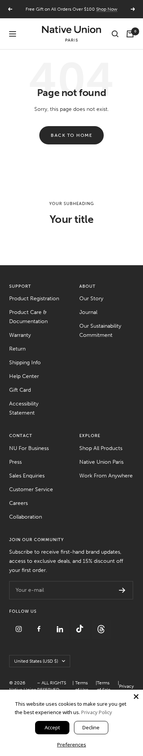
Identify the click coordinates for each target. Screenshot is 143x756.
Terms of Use (81, 686)
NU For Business (29, 448)
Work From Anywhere (106, 475)
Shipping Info (25, 362)
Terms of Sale (104, 686)
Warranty (20, 335)
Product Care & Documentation (28, 317)
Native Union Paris (101, 462)
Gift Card (20, 390)
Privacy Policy (96, 712)
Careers (18, 503)
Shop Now (106, 9)
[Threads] (101, 624)
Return (17, 349)
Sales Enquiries (27, 475)
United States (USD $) (36, 661)
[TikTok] (81, 624)
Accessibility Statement (24, 408)
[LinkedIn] (60, 624)
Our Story (91, 298)
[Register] (122, 590)
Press (15, 462)
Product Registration (34, 298)
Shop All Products (100, 448)
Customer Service (31, 489)
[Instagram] (19, 624)
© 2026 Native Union (22, 686)
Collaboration (25, 517)
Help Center (24, 376)
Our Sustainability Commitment (100, 330)
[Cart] (130, 33)
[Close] (136, 696)
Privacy (126, 686)
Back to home (71, 135)
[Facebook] (40, 624)
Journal (88, 312)
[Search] (115, 33)
